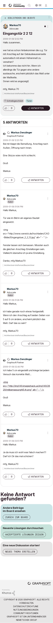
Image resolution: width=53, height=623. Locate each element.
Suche (29, 5)
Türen (29, 101)
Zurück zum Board (16, 517)
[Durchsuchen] (5, 5)
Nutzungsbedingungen (25, 610)
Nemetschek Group (26, 620)
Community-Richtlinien (25, 613)
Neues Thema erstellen (20, 551)
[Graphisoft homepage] (39, 584)
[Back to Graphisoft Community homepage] (17, 5)
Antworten (37, 108)
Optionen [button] (48, 17)
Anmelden (47, 5)
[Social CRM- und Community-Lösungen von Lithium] (8, 592)
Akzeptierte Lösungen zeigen (24, 534)
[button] (5, 108)
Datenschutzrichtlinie (25, 606)
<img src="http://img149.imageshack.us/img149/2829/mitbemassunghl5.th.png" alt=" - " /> (26, 386)
